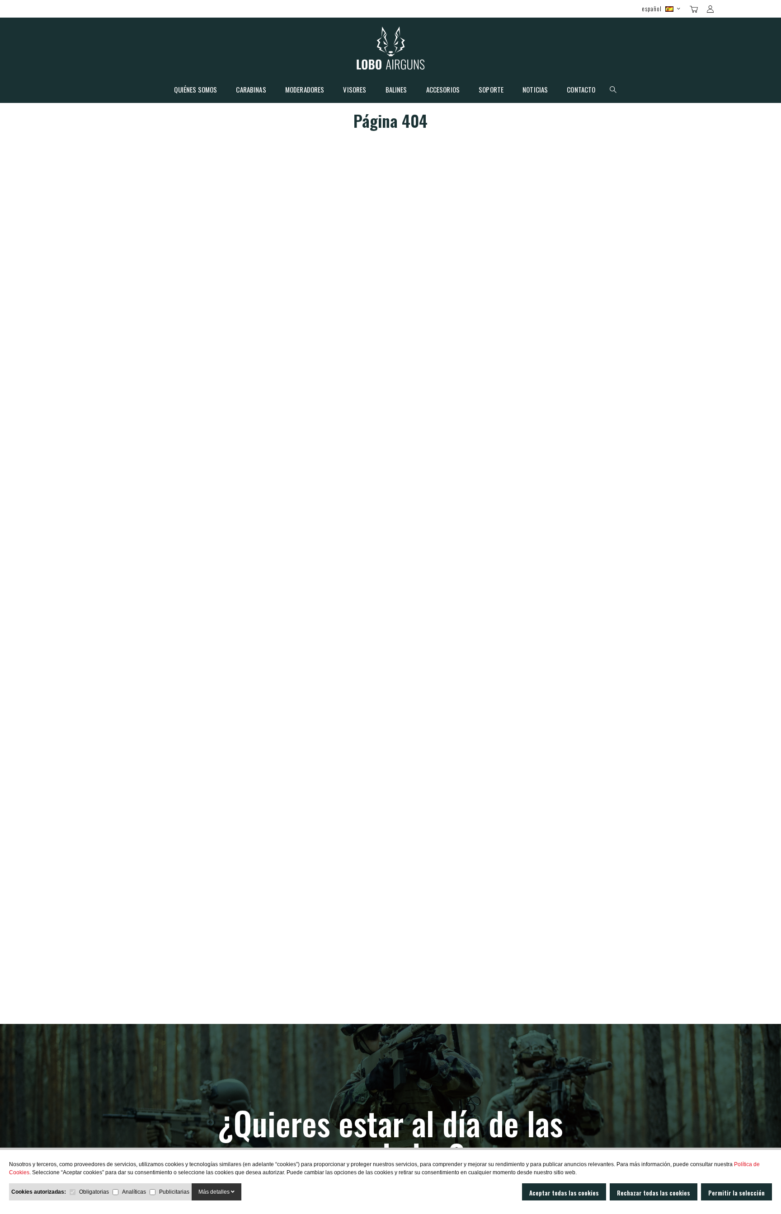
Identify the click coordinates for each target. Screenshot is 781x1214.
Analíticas (134, 1192)
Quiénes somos (195, 90)
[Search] (726, 8)
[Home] (391, 50)
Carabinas (251, 90)
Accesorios (443, 90)
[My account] (710, 9)
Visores (354, 90)
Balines (396, 90)
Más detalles (214, 1192)
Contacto (581, 90)
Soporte (491, 90)
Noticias (535, 90)
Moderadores (305, 90)
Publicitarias (174, 1192)
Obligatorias (94, 1192)
